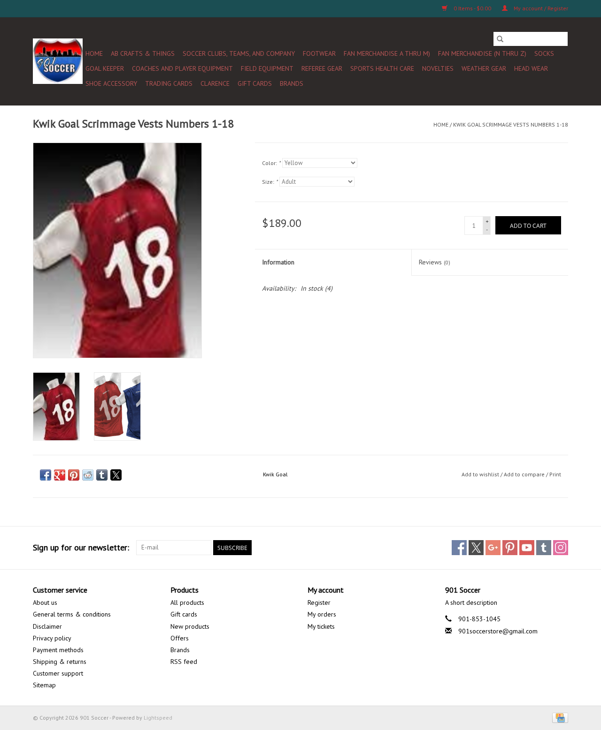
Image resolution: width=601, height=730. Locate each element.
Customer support (58, 673)
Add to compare (525, 474)
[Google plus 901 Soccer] (493, 547)
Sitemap (44, 685)
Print (555, 474)
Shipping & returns (59, 661)
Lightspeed (158, 717)
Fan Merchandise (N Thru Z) (482, 53)
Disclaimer (47, 626)
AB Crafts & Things (143, 53)
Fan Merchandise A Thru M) (387, 53)
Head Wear (531, 68)
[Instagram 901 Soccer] (560, 547)
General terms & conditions (72, 614)
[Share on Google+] (59, 475)
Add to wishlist (481, 474)
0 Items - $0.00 (472, 8)
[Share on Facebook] (45, 475)
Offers (179, 638)
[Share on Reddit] (87, 475)
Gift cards (255, 83)
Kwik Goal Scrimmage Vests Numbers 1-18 (510, 124)
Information (278, 262)
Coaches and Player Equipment (182, 68)
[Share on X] (116, 475)
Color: (271, 162)
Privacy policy (52, 638)
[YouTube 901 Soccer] (526, 547)
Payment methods (58, 650)
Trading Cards (169, 83)
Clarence (215, 83)
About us (45, 602)
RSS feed (183, 661)
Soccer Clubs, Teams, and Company (239, 53)
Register (319, 602)
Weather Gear (484, 68)
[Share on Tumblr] (102, 475)
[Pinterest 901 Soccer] (509, 547)
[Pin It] (73, 475)
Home (94, 53)
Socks (544, 53)
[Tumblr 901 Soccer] (543, 547)
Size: (269, 181)
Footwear (319, 53)
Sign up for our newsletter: (81, 547)
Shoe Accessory (111, 83)
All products (187, 602)
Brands (291, 83)
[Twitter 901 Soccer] (476, 547)
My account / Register (540, 8)
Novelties (438, 68)
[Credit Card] (558, 717)
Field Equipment (267, 68)
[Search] (500, 38)
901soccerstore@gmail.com (498, 631)
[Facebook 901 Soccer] (459, 547)
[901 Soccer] (58, 61)
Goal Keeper (104, 68)
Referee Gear (321, 68)
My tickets (321, 626)
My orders (322, 614)
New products (189, 626)
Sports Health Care (382, 68)
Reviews (434, 262)
